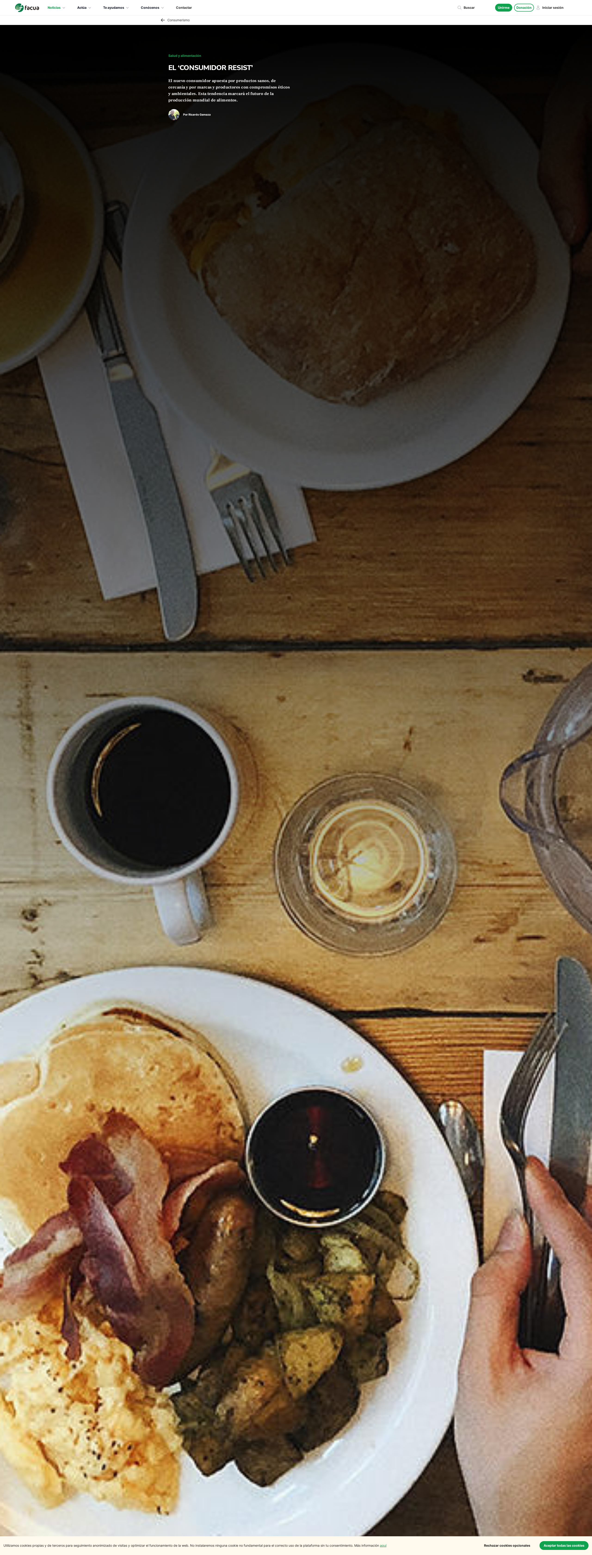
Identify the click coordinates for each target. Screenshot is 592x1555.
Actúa (81, 7)
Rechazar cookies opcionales (507, 1545)
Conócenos (150, 7)
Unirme (503, 7)
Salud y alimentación (184, 56)
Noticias (54, 7)
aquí (383, 1545)
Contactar (184, 7)
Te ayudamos (113, 7)
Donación (524, 7)
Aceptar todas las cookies (564, 1545)
